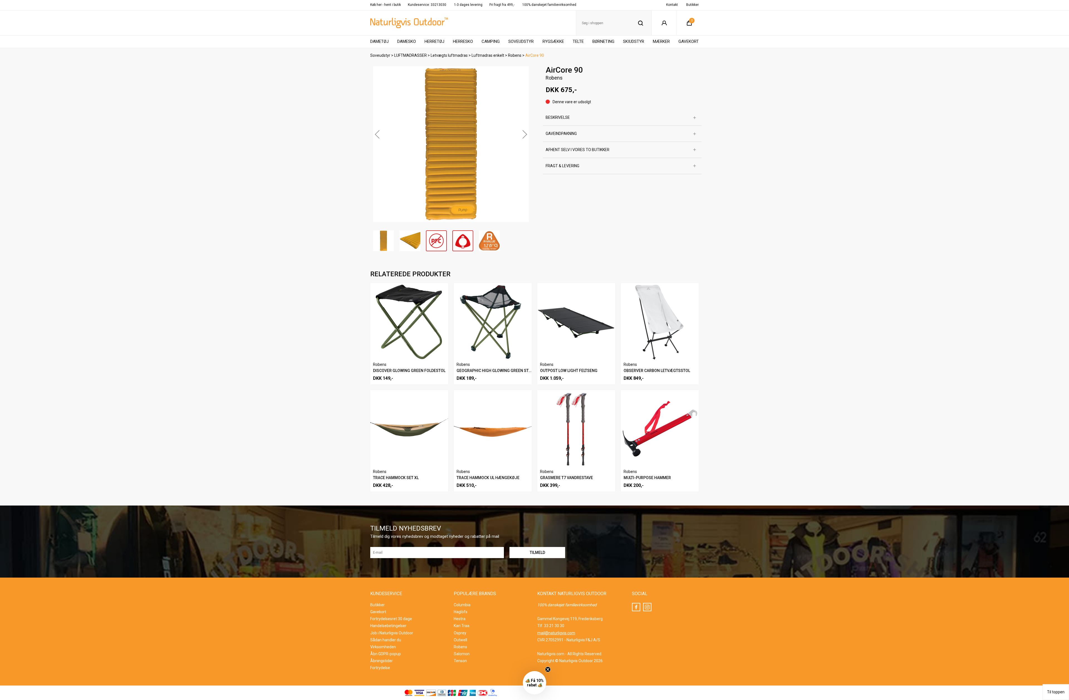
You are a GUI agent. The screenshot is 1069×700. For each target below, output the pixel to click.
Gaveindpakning (561, 133)
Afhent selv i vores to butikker (577, 149)
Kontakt (672, 5)
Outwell (460, 640)
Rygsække (553, 41)
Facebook (636, 607)
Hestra (459, 619)
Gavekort (688, 41)
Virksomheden (383, 647)
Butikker (692, 5)
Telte (578, 41)
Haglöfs (460, 612)
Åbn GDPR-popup (385, 654)
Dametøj (379, 41)
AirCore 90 (534, 55)
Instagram (647, 607)
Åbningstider (381, 661)
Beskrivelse (558, 117)
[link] (1009, 550)
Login (664, 23)
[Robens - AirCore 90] (451, 144)
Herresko (463, 41)
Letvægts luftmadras (449, 55)
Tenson (460, 661)
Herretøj (434, 41)
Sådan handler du (385, 640)
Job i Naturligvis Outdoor (391, 633)
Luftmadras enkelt (488, 55)
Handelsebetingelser (388, 625)
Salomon (462, 654)
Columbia (462, 605)
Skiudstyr (633, 41)
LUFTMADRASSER (410, 55)
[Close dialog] (1057, 542)
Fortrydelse (380, 668)
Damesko (406, 41)
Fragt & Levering (562, 166)
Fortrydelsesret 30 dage (391, 619)
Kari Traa (461, 625)
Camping (491, 41)
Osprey (460, 633)
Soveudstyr (521, 41)
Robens (514, 55)
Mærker (661, 41)
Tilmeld (1009, 687)
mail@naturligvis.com (556, 633)
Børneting (603, 41)
